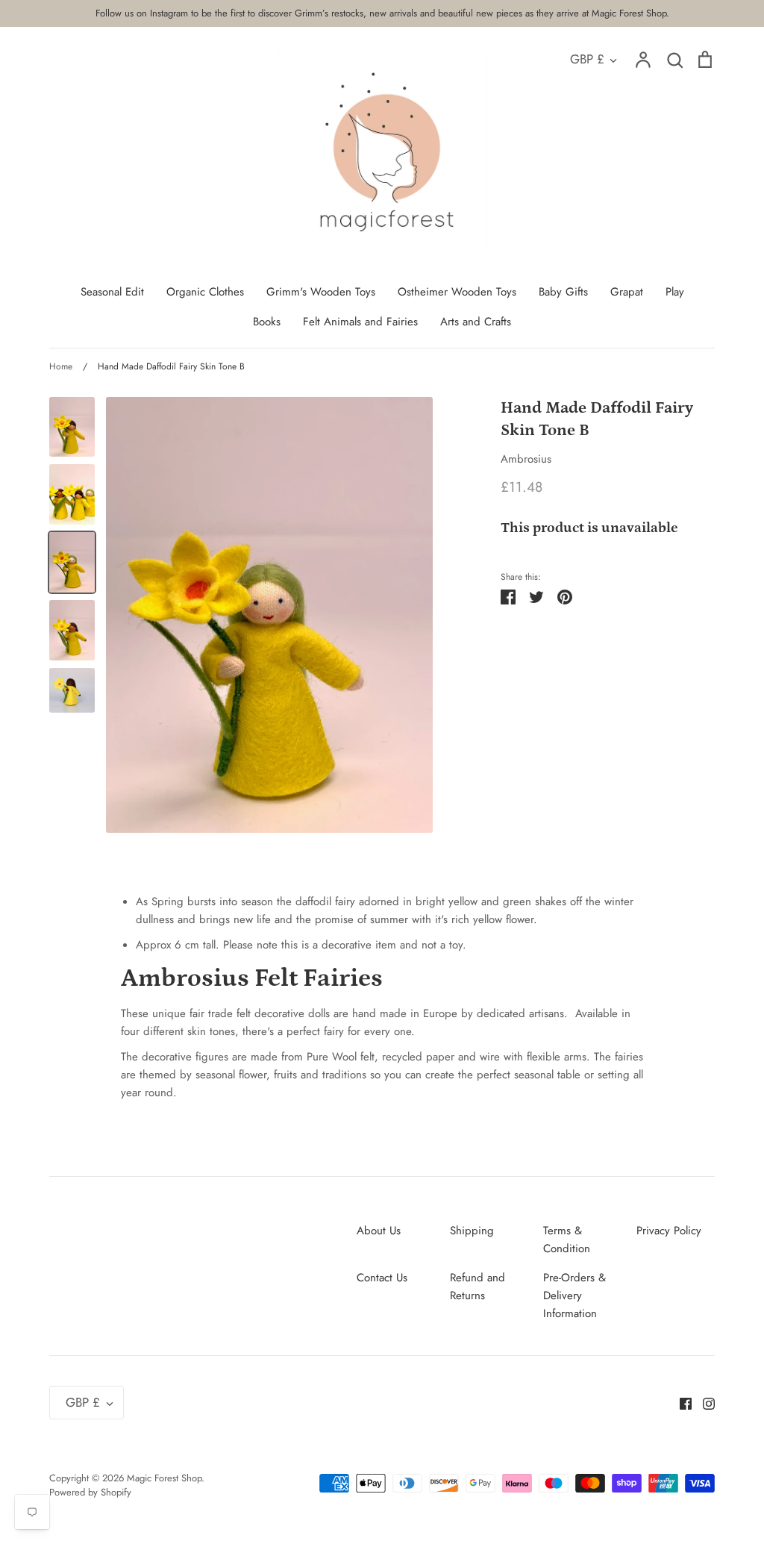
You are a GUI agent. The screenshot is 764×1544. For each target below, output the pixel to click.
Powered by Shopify (90, 1492)
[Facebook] (680, 1403)
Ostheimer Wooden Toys (457, 292)
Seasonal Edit (112, 292)
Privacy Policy (668, 1230)
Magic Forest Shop (164, 1478)
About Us (379, 1230)
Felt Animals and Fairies (360, 321)
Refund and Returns (477, 1286)
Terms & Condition (566, 1239)
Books (267, 321)
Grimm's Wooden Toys (320, 292)
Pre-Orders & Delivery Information (574, 1295)
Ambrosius (526, 459)
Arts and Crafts (475, 321)
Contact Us (382, 1277)
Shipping (472, 1230)
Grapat (626, 292)
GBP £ (587, 59)
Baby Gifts (563, 292)
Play (675, 292)
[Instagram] (703, 1403)
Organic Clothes (205, 292)
